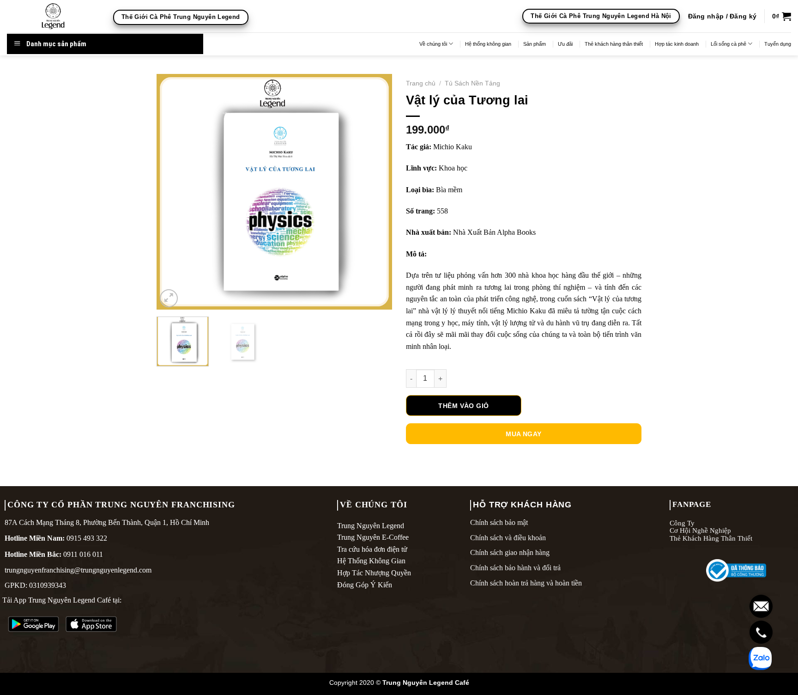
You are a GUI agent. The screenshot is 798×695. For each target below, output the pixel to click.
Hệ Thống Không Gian (371, 561)
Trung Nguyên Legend (370, 526)
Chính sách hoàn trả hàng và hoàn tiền (526, 583)
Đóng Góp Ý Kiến (364, 585)
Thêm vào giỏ (463, 405)
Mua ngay (523, 434)
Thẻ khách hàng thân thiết (614, 44)
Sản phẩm (534, 44)
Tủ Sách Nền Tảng (472, 83)
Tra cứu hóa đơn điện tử (372, 549)
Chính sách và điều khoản (508, 538)
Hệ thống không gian (488, 44)
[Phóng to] (169, 298)
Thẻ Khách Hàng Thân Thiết (711, 538)
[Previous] (172, 191)
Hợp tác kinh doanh (677, 44)
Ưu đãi (565, 44)
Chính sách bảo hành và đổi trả (515, 568)
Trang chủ (420, 83)
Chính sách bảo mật (499, 522)
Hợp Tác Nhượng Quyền (374, 573)
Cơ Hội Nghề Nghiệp (700, 530)
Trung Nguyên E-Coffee (373, 537)
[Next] (376, 191)
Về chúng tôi (433, 44)
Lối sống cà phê (728, 44)
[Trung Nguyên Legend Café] (53, 16)
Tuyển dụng (777, 44)
